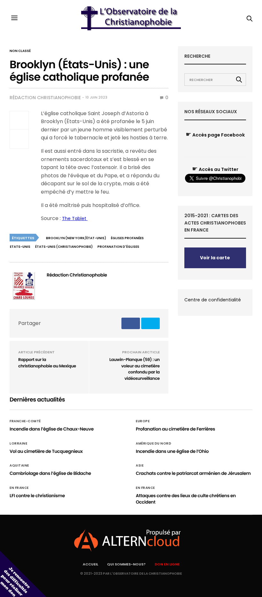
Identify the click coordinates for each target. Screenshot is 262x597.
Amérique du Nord (153, 443)
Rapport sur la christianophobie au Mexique (47, 363)
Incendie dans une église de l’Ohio (172, 451)
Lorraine (18, 443)
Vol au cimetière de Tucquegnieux (46, 451)
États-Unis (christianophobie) (64, 246)
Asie (139, 465)
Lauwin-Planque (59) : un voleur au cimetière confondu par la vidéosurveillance (134, 369)
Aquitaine (19, 465)
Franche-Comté (25, 421)
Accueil (90, 564)
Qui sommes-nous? (126, 564)
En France (19, 488)
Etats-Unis (20, 246)
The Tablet (75, 218)
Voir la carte (215, 257)
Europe (143, 421)
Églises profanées (127, 238)
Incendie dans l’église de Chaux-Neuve (52, 429)
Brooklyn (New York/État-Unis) (76, 238)
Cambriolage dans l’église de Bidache (50, 473)
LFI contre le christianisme (37, 495)
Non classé (20, 51)
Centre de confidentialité (212, 300)
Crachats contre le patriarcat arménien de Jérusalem (193, 473)
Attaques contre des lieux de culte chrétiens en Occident (186, 498)
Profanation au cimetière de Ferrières (175, 429)
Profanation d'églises (118, 246)
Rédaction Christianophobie (45, 97)
